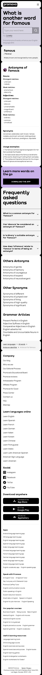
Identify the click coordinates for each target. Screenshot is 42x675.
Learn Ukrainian (9, 461)
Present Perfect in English (15, 320)
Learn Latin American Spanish (15, 453)
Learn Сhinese (9, 440)
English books (31, 649)
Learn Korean (8, 436)
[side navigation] (38, 4)
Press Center (8, 393)
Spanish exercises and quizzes (14, 649)
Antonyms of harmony (13, 269)
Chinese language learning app (14, 550)
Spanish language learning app (14, 544)
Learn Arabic (8, 449)
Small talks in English (10, 598)
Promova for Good (10, 388)
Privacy (29, 668)
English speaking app (28, 567)
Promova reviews (10, 376)
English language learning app (13, 540)
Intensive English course (12, 619)
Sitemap (6, 405)
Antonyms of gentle (12, 267)
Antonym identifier (10, 347)
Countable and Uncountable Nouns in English (21, 333)
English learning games (11, 653)
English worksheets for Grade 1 (14, 659)
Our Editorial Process (12, 368)
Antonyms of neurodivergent (16, 278)
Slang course (21, 612)
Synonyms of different (13, 293)
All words (22, 344)
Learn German (9, 428)
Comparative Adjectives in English (19, 326)
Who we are (8, 364)
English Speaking (28, 601)
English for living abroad (11, 622)
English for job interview (11, 601)
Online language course (11, 643)
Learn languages (9, 344)
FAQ (4, 401)
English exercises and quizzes (13, 646)
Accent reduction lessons (12, 595)
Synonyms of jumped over (15, 296)
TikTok (10, 482)
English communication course (14, 588)
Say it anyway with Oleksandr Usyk (15, 581)
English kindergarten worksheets (14, 656)
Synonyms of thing (12, 299)
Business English (9, 612)
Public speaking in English (12, 591)
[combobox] (4, 30)
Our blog (6, 360)
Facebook (11, 477)
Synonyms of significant (14, 305)
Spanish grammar (9, 629)
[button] (21, 214)
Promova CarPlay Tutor (11, 585)
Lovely (9, 35)
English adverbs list (12, 329)
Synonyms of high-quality (15, 302)
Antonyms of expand (13, 275)
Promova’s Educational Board (15, 372)
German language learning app (14, 557)
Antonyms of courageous (15, 272)
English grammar (28, 625)
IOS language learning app (12, 537)
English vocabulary (23, 629)
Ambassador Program (12, 380)
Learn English (8, 416)
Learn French (8, 424)
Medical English (8, 615)
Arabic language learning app (13, 547)
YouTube (11, 487)
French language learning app (13, 554)
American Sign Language (13, 457)
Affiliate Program (10, 384)
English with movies (23, 615)
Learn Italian (8, 432)
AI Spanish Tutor (21, 578)
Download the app (21, 181)
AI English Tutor (8, 578)
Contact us (8, 397)
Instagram (11, 472)
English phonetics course (12, 625)
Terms (23, 668)
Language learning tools (11, 639)
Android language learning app (14, 533)
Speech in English (25, 598)
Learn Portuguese (10, 444)
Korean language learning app (13, 564)
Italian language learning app (13, 560)
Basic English (32, 612)
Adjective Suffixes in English (16, 323)
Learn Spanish (9, 420)
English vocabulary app (11, 567)
